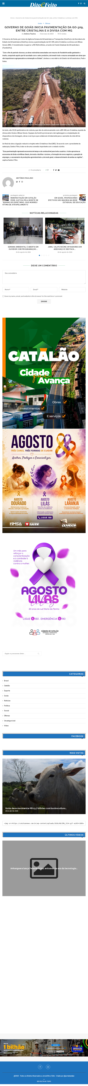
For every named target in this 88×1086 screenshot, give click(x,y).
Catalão (7, 686)
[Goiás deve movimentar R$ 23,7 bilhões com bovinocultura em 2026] (44, 786)
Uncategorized (9, 721)
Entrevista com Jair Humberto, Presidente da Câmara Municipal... (44, 868)
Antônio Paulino (30, 34)
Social (6, 711)
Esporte (7, 691)
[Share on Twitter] (56, 170)
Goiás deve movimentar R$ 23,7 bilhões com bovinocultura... (36, 808)
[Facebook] (78, 3)
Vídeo (6, 726)
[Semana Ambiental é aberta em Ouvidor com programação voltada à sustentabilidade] (23, 231)
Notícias (7, 701)
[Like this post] (49, 170)
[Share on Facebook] (53, 170)
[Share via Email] (58, 170)
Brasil (6, 681)
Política (7, 706)
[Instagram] (81, 3)
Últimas (47, 23)
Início (12, 18)
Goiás (40, 23)
